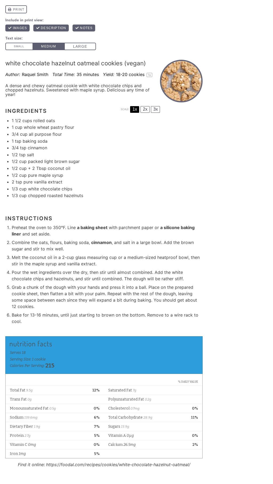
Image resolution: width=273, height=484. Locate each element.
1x (135, 109)
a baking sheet (92, 227)
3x (155, 109)
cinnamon (101, 242)
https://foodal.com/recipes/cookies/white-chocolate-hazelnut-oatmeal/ (118, 464)
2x (145, 109)
